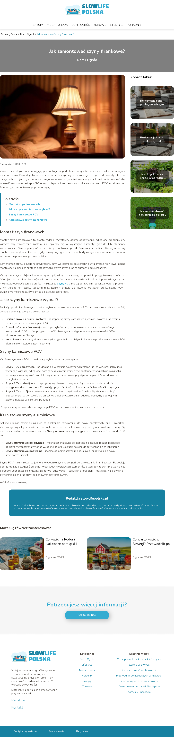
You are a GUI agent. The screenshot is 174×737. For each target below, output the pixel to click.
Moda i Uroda (57, 25)
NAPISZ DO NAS (87, 615)
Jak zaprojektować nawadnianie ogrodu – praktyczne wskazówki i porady (152, 213)
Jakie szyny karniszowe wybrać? (29, 209)
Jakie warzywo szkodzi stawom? (139, 681)
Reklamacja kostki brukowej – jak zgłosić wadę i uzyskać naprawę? (152, 139)
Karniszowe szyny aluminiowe (28, 220)
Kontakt (17, 707)
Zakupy (38, 25)
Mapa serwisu (57, 731)
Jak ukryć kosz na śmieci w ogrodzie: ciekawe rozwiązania (152, 176)
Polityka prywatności (26, 731)
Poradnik (134, 25)
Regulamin (82, 731)
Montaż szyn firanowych (24, 204)
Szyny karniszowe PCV (23, 214)
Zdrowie (100, 25)
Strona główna (9, 34)
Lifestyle (117, 25)
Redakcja (18, 700)
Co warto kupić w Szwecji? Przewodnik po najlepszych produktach (151, 541)
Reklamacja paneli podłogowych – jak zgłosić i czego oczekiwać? (152, 102)
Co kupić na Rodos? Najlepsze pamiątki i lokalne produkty (61, 541)
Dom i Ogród (81, 25)
